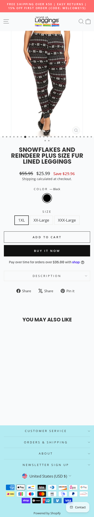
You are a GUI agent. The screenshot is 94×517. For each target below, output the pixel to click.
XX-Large (41, 220)
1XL (21, 220)
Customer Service (46, 431)
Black (47, 198)
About (46, 453)
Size (47, 211)
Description (47, 276)
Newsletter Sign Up (46, 465)
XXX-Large (67, 220)
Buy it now (47, 251)
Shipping (29, 179)
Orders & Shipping (46, 442)
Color (47, 189)
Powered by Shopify (47, 513)
